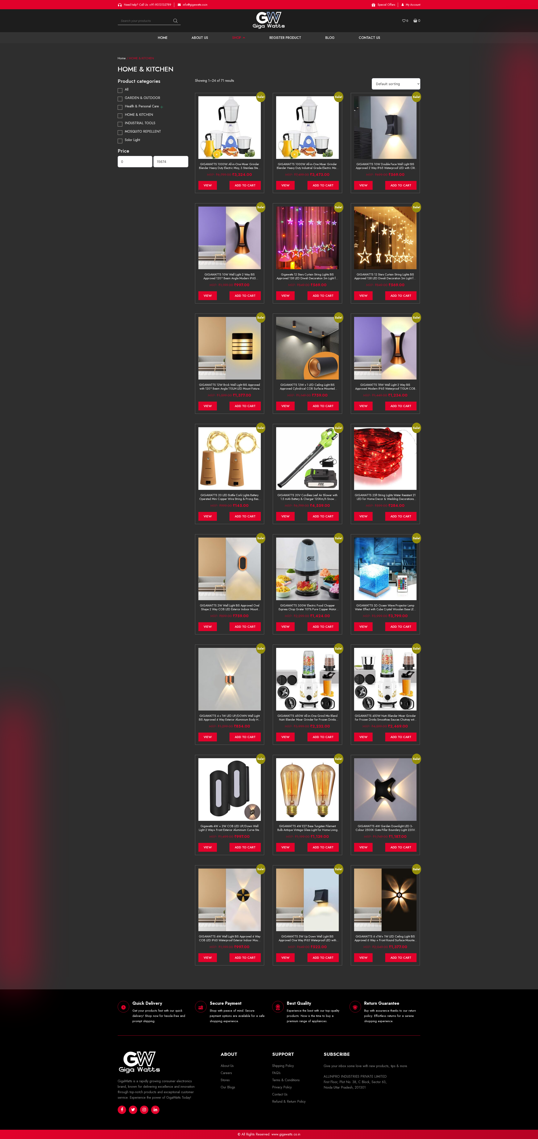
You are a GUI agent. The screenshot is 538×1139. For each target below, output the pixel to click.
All (126, 89)
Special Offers (386, 5)
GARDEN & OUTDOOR (142, 97)
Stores (225, 1080)
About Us (200, 37)
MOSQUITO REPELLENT (143, 131)
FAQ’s (276, 1072)
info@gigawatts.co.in (195, 5)
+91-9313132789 (160, 5)
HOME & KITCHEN (139, 114)
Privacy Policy (282, 1087)
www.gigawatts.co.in (286, 1134)
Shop (236, 37)
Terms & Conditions (286, 1080)
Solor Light (132, 139)
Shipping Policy (283, 1065)
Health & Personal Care (142, 106)
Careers (226, 1072)
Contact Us (369, 37)
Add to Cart (245, 185)
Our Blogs (228, 1087)
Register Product (285, 37)
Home (162, 37)
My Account (413, 5)
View (208, 185)
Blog (330, 37)
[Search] (175, 21)
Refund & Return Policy (289, 1101)
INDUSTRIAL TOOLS (140, 123)
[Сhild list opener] (161, 107)
